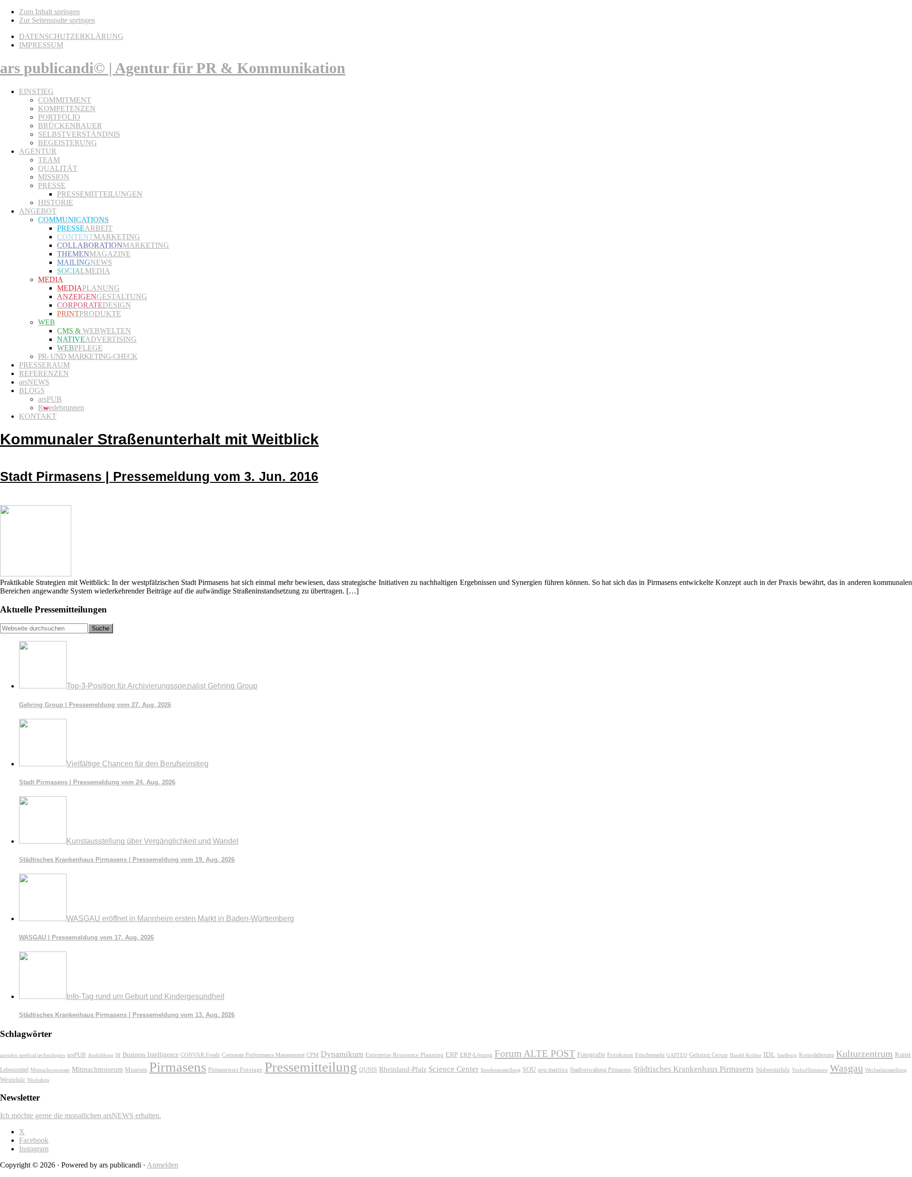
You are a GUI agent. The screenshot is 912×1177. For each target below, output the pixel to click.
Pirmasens (177, 1066)
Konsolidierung (816, 1055)
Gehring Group (708, 1054)
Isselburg (787, 1055)
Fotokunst (620, 1054)
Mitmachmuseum (97, 1069)
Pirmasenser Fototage (235, 1069)
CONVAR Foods (200, 1055)
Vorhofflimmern (810, 1070)
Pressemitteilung (311, 1066)
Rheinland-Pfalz (403, 1069)
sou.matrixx (553, 1069)
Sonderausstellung (501, 1070)
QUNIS (368, 1069)
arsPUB (76, 1054)
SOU (529, 1069)
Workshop (38, 1080)
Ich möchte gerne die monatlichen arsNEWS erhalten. (80, 1115)
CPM (312, 1055)
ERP (452, 1054)
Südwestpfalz (773, 1069)
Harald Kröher (745, 1055)
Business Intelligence (151, 1054)
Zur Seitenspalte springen (57, 20)
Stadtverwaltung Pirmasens (600, 1070)
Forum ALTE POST (534, 1053)
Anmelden (162, 1165)
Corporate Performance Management (263, 1055)
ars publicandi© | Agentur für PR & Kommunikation (172, 67)
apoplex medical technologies (32, 1055)
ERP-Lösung (476, 1054)
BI (118, 1055)
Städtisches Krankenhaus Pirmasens (693, 1068)
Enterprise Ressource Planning (404, 1055)
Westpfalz (12, 1079)
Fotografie (591, 1054)
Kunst (903, 1054)
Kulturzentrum (864, 1053)
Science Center (453, 1068)
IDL (769, 1054)
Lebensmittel (14, 1069)
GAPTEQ (676, 1055)
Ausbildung (101, 1055)
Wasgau (846, 1068)
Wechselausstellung (886, 1070)
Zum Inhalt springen (49, 12)
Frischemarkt (650, 1055)
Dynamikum (342, 1054)
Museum (136, 1069)
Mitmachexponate (50, 1070)
